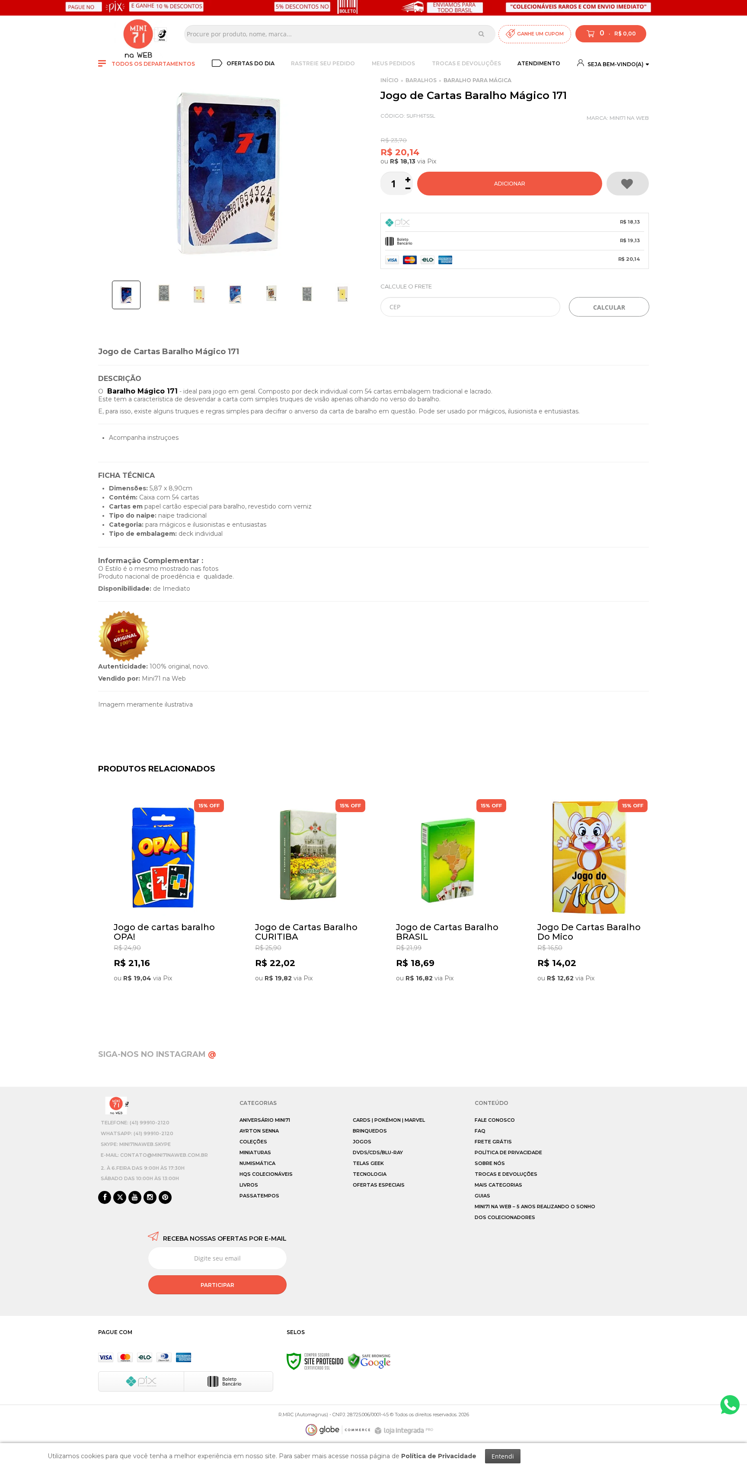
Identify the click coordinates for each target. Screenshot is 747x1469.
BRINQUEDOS (370, 1131)
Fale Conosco (495, 1120)
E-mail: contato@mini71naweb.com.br (154, 1155)
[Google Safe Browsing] (369, 1361)
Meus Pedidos (393, 63)
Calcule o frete (406, 286)
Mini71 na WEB (629, 118)
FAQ (480, 1131)
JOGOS (362, 1142)
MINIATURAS (255, 1152)
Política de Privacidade (508, 1152)
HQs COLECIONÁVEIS (266, 1174)
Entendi (503, 1456)
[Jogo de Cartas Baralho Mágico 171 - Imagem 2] (163, 293)
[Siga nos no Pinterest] (165, 1198)
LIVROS (248, 1185)
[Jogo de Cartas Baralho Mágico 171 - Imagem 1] (126, 295)
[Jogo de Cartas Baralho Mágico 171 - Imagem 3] (199, 293)
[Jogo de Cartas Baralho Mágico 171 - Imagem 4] (235, 293)
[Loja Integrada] (405, 1430)
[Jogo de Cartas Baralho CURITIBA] (308, 906)
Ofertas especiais (379, 1185)
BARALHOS (421, 80)
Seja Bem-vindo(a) (615, 64)
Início (389, 80)
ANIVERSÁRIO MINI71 (264, 1120)
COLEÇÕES (253, 1142)
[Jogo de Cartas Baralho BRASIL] (448, 906)
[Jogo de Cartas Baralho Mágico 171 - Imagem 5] (271, 293)
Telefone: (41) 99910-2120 (135, 1123)
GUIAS (482, 1196)
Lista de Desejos (628, 183)
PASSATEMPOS (259, 1196)
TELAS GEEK (368, 1163)
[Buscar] (481, 33)
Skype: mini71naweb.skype (136, 1144)
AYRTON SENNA (259, 1131)
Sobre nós (490, 1163)
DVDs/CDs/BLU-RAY (378, 1152)
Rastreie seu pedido (323, 63)
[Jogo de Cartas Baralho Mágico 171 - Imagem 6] (306, 293)
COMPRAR (509, 183)
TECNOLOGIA (369, 1174)
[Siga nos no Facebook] (104, 1198)
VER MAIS (168, 1004)
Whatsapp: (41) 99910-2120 (137, 1133)
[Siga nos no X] (119, 1198)
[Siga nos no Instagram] (150, 1198)
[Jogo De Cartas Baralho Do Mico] (590, 906)
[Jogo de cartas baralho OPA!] (166, 906)
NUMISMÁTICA (257, 1163)
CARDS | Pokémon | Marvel (389, 1120)
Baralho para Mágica (477, 80)
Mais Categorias (498, 1185)
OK (609, 307)
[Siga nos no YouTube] (134, 1198)
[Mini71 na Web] (138, 34)
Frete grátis (493, 1142)
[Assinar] (217, 1284)
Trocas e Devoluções (466, 63)
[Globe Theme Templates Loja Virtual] (338, 1430)
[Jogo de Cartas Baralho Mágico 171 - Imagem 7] (342, 293)
